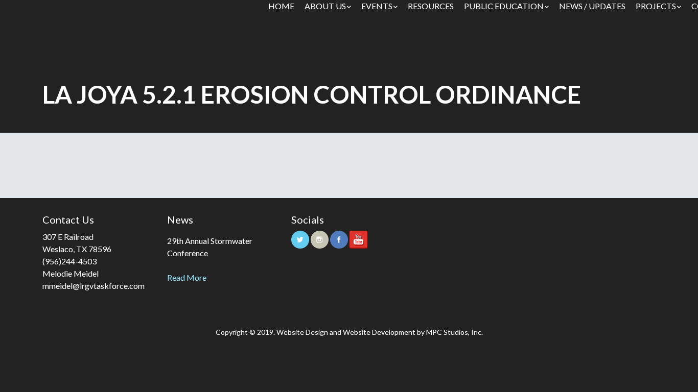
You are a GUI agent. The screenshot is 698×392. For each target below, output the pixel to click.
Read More (186, 277)
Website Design (302, 332)
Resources (431, 6)
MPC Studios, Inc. (454, 332)
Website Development (379, 332)
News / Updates (592, 6)
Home (281, 6)
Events (376, 6)
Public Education (504, 6)
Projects (656, 6)
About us (325, 6)
